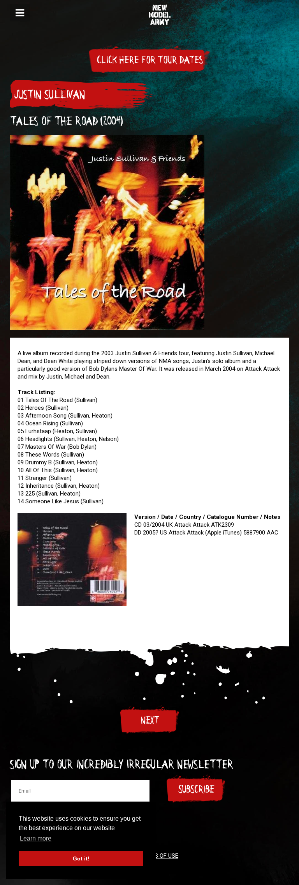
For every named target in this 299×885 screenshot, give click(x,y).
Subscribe (196, 789)
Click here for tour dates (149, 60)
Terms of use (159, 855)
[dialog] (20, 12)
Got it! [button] (81, 858)
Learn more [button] (35, 838)
